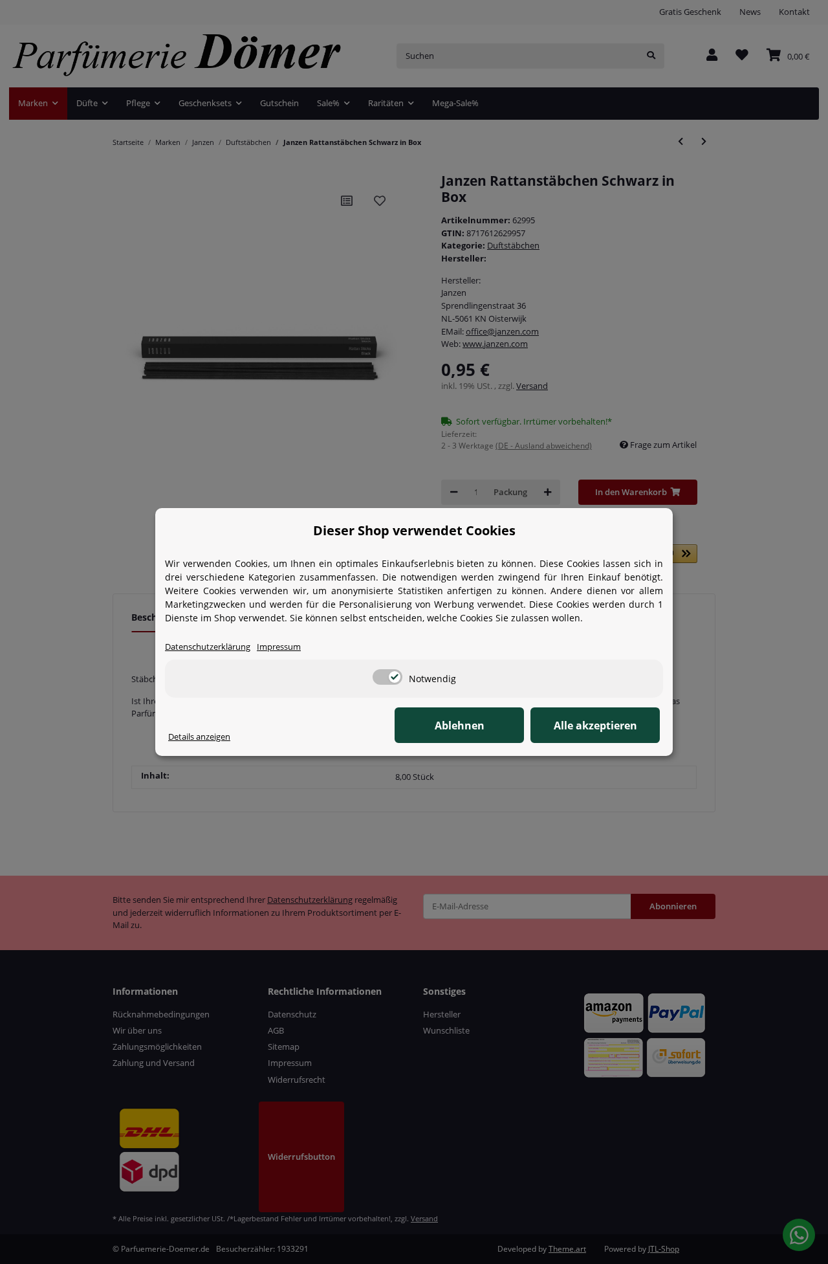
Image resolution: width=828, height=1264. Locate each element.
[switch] (387, 677)
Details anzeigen (199, 736)
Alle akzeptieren (595, 725)
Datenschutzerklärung (207, 646)
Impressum (279, 646)
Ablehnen (460, 725)
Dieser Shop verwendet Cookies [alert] (414, 530)
